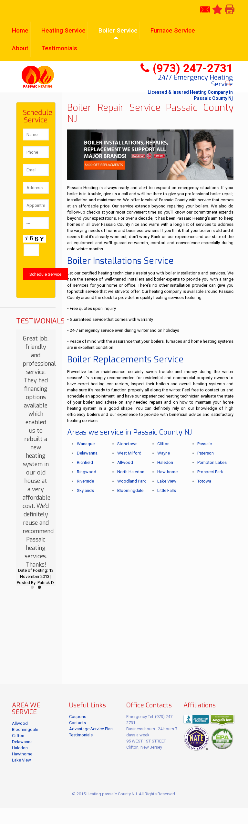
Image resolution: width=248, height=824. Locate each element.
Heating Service (63, 30)
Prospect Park (210, 471)
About (20, 48)
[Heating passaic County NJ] (38, 76)
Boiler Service (118, 30)
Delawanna (87, 453)
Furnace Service (172, 30)
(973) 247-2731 (193, 68)
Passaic (204, 443)
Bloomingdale (130, 490)
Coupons (77, 716)
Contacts (77, 722)
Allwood (125, 462)
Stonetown (127, 443)
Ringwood (86, 471)
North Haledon (130, 471)
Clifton (163, 443)
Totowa (204, 481)
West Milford (129, 453)
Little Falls (166, 490)
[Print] (229, 9)
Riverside (85, 481)
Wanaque (86, 443)
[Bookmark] (217, 9)
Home (20, 30)
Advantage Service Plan (91, 728)
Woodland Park (131, 481)
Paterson (205, 453)
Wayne (163, 453)
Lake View (166, 481)
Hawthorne (167, 471)
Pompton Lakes (212, 462)
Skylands (85, 490)
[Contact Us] (205, 9)
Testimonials (59, 48)
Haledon (165, 462)
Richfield (85, 462)
